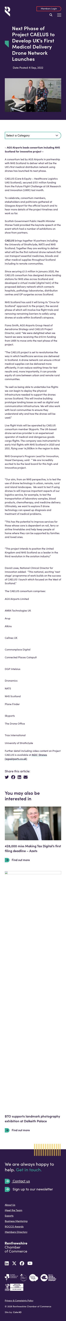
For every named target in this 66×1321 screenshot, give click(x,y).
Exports (9, 1215)
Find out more (20, 860)
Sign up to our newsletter (32, 1189)
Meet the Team (13, 1210)
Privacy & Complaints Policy (19, 1300)
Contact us (21, 1181)
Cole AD (17, 1312)
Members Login (49, 8)
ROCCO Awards (14, 1226)
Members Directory (16, 1232)
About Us (10, 1204)
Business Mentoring (16, 1221)
